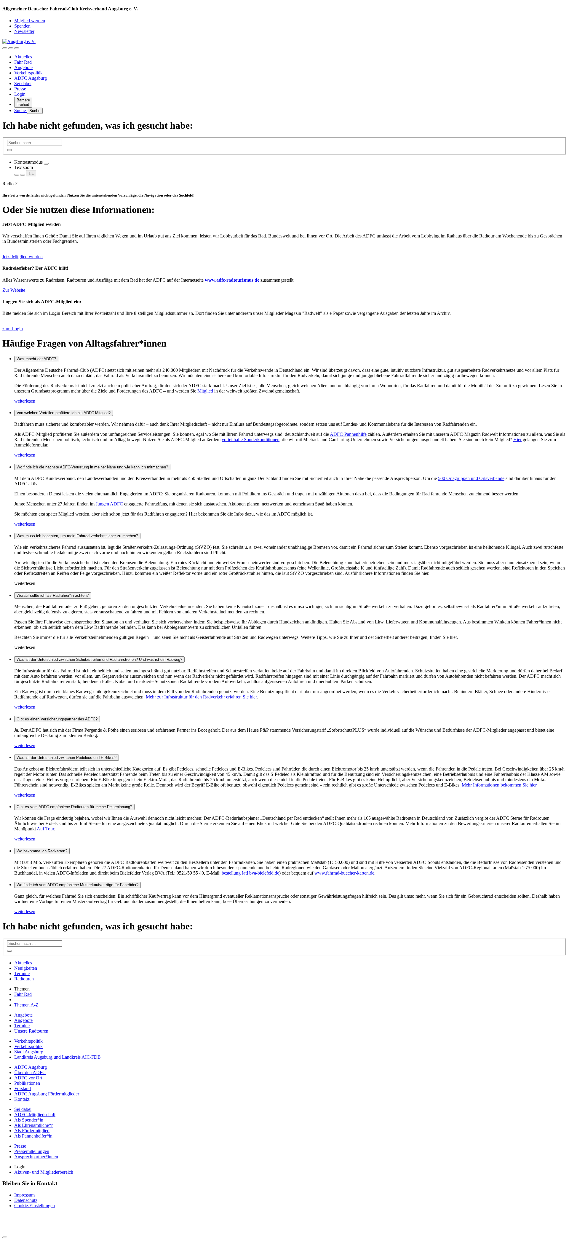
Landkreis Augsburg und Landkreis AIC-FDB (57, 1057)
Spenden (22, 25)
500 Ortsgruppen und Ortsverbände (471, 478)
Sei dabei (22, 83)
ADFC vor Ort (28, 1077)
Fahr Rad (23, 62)
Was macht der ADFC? (36, 359)
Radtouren (24, 978)
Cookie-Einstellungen (34, 1205)
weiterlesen (24, 400)
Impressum (24, 1194)
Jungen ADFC (109, 503)
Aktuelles (23, 56)
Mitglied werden (29, 20)
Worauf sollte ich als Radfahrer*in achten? (53, 595)
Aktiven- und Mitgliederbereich (43, 1172)
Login (19, 94)
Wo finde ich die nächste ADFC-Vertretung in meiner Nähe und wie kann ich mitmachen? (92, 467)
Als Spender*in (28, 1119)
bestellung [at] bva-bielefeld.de (250, 872)
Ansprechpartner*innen (36, 1156)
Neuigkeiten (25, 968)
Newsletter (24, 31)
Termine (22, 973)
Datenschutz (25, 1200)
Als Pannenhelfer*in (33, 1135)
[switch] (46, 164)
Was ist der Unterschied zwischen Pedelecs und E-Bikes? (66, 757)
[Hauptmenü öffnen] (16, 48)
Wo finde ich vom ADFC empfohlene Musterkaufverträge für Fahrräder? (77, 885)
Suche (20, 110)
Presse (20, 88)
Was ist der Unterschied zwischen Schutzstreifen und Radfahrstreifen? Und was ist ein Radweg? (99, 659)
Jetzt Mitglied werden (22, 256)
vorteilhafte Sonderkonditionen (250, 439)
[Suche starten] (9, 150)
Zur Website (13, 290)
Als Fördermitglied (31, 1130)
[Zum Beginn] (4, 1237)
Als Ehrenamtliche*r (33, 1125)
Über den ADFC (30, 1072)
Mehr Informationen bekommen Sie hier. (500, 784)
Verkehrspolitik (28, 72)
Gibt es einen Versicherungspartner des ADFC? (57, 719)
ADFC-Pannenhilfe (348, 434)
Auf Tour (45, 828)
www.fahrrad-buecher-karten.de (344, 872)
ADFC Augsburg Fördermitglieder (46, 1093)
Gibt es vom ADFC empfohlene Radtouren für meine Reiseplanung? (74, 807)
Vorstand (22, 1088)
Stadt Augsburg (28, 1051)
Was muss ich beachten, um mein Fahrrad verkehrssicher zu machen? (77, 536)
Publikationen (27, 1083)
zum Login (12, 328)
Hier (517, 439)
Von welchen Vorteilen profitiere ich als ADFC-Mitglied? (64, 413)
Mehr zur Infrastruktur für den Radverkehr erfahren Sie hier (201, 696)
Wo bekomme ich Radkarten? (42, 851)
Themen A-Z (26, 1004)
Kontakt (21, 1099)
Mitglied (205, 390)
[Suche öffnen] (10, 48)
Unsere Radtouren (31, 1030)
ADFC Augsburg (30, 78)
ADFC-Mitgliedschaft (34, 1114)
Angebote (23, 67)
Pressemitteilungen (31, 1151)
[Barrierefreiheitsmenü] (4, 48)
